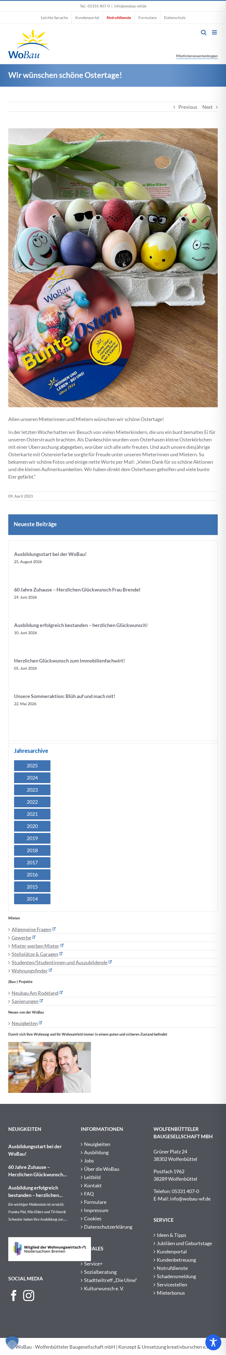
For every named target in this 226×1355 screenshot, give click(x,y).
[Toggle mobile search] (203, 32)
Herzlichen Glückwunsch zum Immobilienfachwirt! (69, 661)
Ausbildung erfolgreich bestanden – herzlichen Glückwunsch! (81, 625)
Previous (187, 107)
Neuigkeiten (25, 1023)
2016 (32, 874)
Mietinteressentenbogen (197, 55)
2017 (32, 862)
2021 (32, 814)
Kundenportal (172, 1251)
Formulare (95, 1202)
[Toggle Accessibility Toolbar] (213, 1342)
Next (207, 107)
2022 (32, 802)
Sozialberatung (100, 1272)
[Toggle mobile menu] (215, 32)
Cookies (92, 1218)
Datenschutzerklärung (108, 1227)
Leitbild (92, 1177)
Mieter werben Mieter (35, 946)
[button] (12, 1343)
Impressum (96, 1210)
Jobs (89, 1161)
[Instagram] (28, 1295)
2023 (32, 790)
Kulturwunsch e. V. (104, 1288)
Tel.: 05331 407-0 (95, 6)
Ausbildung (96, 1152)
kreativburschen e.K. (189, 1347)
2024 (32, 778)
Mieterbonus (171, 1293)
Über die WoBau (101, 1169)
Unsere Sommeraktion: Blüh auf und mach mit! (65, 696)
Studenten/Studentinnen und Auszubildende (59, 962)
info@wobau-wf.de (130, 6)
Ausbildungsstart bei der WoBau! (50, 554)
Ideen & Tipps (171, 1235)
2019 (32, 838)
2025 (32, 765)
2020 (32, 826)
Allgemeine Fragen (31, 929)
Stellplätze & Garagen (35, 954)
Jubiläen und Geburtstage (184, 1243)
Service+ (93, 1264)
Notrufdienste (172, 1268)
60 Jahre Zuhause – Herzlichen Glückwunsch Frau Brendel (77, 589)
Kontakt (93, 1185)
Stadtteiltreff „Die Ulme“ (110, 1280)
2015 (32, 887)
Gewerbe (21, 938)
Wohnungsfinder (30, 971)
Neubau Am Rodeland (35, 993)
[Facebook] (13, 1295)
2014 (32, 899)
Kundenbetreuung (176, 1260)
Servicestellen (172, 1284)
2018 (32, 850)
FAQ (89, 1194)
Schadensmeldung (176, 1276)
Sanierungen (25, 1001)
